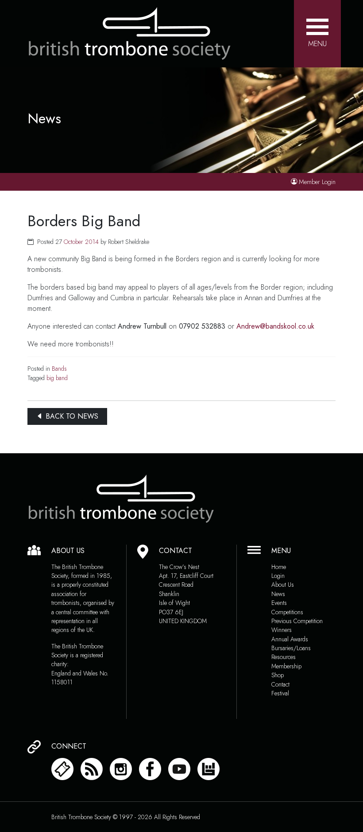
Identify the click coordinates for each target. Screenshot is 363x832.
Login (278, 575)
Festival (280, 693)
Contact (280, 684)
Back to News (70, 416)
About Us (282, 584)
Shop (277, 675)
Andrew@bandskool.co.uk (275, 326)
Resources (283, 656)
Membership (286, 666)
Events (279, 602)
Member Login (317, 181)
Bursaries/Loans (291, 648)
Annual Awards (289, 639)
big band (57, 377)
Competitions (287, 612)
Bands (59, 368)
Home (278, 566)
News (278, 593)
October (73, 241)
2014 (92, 241)
